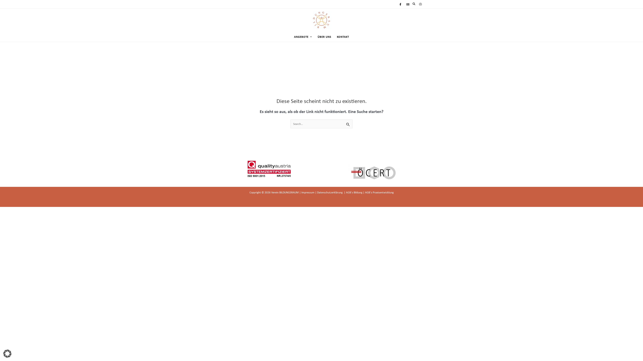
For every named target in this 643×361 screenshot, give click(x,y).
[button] (414, 4)
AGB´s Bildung (354, 192)
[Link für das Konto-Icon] (420, 4)
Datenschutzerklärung (330, 192)
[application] (310, 37)
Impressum (307, 192)
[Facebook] (400, 4)
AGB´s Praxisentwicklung (379, 192)
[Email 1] (408, 4)
